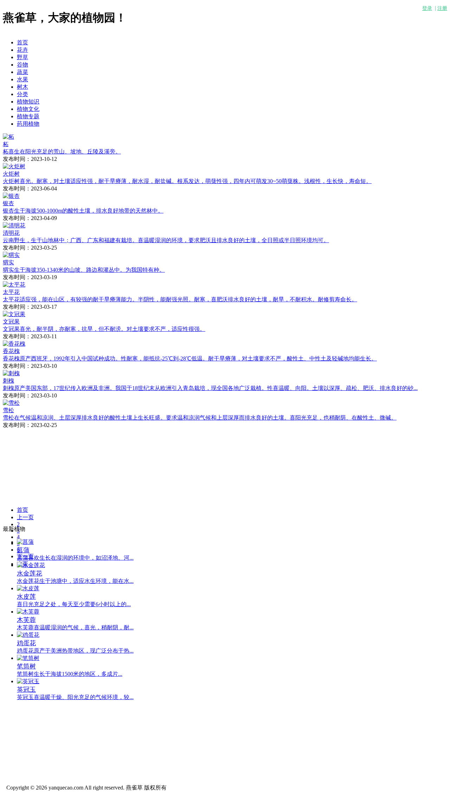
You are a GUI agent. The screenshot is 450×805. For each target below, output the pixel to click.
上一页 (25, 517)
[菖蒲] (25, 542)
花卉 (22, 50)
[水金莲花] (31, 565)
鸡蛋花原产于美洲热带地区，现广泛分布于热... (75, 651)
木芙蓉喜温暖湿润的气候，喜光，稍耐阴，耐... (75, 627)
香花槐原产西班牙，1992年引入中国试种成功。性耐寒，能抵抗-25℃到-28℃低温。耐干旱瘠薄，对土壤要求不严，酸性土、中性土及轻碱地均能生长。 (190, 358)
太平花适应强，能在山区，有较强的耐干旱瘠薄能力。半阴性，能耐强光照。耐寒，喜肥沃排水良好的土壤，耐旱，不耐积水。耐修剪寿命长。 (180, 299)
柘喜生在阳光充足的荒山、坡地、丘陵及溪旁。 (62, 152)
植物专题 (28, 116)
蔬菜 (22, 72)
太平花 (11, 292)
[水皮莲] (28, 588)
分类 (22, 94)
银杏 (8, 203)
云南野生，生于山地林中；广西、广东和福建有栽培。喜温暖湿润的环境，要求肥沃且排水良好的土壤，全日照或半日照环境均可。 (166, 240)
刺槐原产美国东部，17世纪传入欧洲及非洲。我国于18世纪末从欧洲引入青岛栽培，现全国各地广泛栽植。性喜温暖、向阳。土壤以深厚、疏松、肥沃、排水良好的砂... (210, 388)
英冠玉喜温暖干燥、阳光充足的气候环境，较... (75, 697)
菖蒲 (23, 550)
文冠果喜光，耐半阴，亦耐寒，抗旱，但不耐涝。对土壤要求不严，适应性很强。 (104, 329)
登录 (427, 8)
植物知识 (28, 102)
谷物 (22, 65)
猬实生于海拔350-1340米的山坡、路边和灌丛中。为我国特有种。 (84, 270)
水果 (22, 79)
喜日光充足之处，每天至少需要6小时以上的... (74, 604)
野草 (22, 57)
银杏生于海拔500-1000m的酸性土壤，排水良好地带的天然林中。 (83, 211)
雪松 (8, 410)
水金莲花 (29, 573)
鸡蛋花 (26, 643)
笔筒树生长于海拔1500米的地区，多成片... (69, 674)
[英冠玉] (28, 681)
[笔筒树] (28, 658)
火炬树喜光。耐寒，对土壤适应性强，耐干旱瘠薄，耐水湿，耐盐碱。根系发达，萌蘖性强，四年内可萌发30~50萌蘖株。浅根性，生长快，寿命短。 (187, 181)
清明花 (11, 233)
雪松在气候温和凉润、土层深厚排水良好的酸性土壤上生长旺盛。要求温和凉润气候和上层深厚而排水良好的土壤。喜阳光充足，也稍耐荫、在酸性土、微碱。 (200, 418)
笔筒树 (26, 666)
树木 (22, 87)
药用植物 (28, 124)
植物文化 (28, 109)
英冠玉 (26, 689)
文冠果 (11, 322)
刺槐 (8, 381)
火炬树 (11, 174)
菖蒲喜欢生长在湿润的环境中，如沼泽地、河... (75, 558)
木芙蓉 (26, 619)
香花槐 (11, 351)
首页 (22, 42)
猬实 (8, 262)
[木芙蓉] (28, 612)
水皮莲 (26, 596)
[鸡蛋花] (28, 635)
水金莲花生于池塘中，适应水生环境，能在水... (75, 581)
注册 (442, 8)
